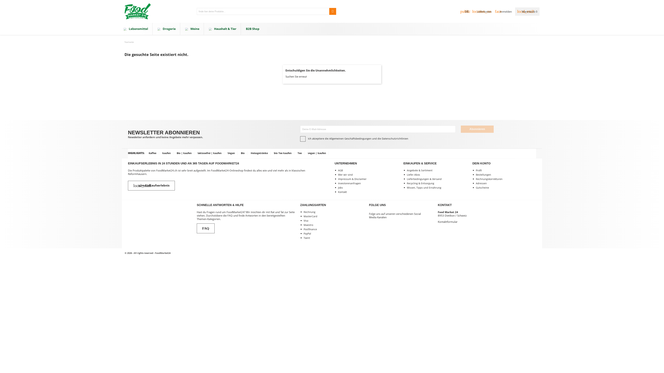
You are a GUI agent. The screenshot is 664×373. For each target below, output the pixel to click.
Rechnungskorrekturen (489, 179)
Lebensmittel (138, 29)
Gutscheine (482, 187)
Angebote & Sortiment (419, 170)
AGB (340, 170)
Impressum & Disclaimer (352, 179)
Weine (194, 29)
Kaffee (152, 153)
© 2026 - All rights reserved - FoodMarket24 (147, 253)
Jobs (340, 187)
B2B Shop (252, 29)
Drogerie (169, 29)
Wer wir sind (345, 174)
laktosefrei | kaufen (210, 153)
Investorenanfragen (349, 183)
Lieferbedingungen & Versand (424, 179)
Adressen (481, 183)
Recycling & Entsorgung (420, 183)
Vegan (231, 153)
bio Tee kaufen (283, 153)
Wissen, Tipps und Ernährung (424, 187)
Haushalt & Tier (224, 29)
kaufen (166, 153)
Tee (300, 153)
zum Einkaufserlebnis (151, 185)
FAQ (205, 228)
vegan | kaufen (317, 153)
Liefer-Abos (413, 174)
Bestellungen (483, 174)
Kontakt (342, 192)
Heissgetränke (259, 153)
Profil (479, 170)
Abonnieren (477, 129)
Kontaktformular (448, 221)
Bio (243, 153)
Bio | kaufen (184, 153)
